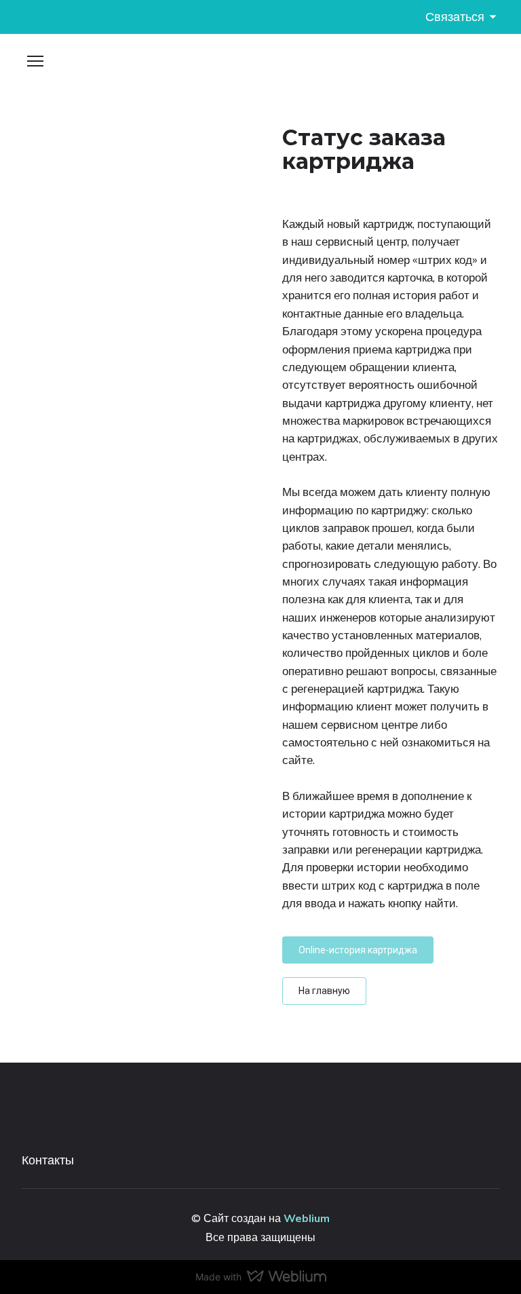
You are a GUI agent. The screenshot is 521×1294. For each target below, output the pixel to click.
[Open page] (260, 66)
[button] (357, 950)
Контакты (48, 1160)
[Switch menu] (35, 61)
